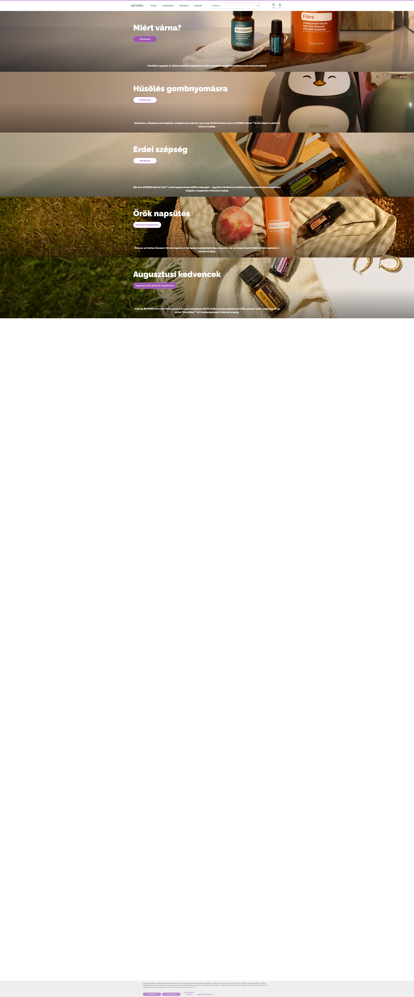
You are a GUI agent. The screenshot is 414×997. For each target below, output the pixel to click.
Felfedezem (145, 100)
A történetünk (168, 6)
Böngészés (145, 161)
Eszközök (198, 6)
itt (195, 987)
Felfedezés (183, 6)
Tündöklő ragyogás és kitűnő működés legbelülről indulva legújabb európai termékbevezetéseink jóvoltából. (207, 65)
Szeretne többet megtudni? (189, 993)
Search (258, 6)
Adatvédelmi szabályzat (205, 994)
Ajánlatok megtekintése (147, 225)
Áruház (154, 6)
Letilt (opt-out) (171, 994)
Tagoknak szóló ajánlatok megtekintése (155, 285)
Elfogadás (152, 994)
